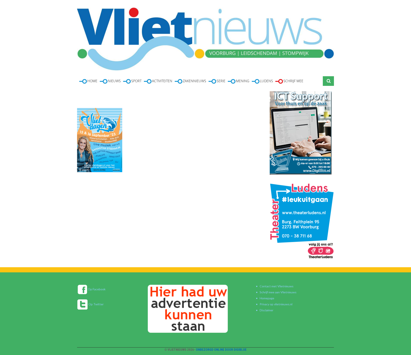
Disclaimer (266, 310)
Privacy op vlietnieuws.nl (276, 304)
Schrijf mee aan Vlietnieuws (278, 292)
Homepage (267, 298)
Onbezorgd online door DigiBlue (221, 350)
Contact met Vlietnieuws (276, 286)
